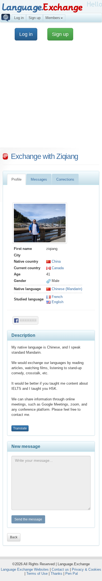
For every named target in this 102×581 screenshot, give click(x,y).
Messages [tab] (39, 179)
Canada (57, 268)
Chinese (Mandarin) (66, 289)
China (56, 261)
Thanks (56, 573)
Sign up (35, 18)
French (57, 297)
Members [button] (52, 18)
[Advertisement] (51, 97)
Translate (20, 428)
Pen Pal (71, 573)
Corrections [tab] (65, 179)
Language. (42, 7)
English (57, 302)
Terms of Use (37, 573)
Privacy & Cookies (86, 569)
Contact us (60, 569)
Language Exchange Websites (25, 569)
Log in (19, 18)
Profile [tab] (16, 179)
